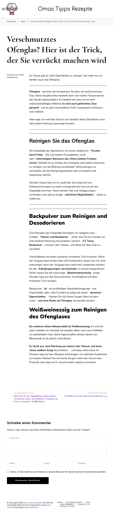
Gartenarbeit (67, 504)
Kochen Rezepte (74, 502)
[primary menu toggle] (3, 9)
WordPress (33, 507)
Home (60, 502)
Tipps (87, 502)
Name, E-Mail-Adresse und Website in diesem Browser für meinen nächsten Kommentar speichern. (58, 471)
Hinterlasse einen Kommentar (16, 76)
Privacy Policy (67, 506)
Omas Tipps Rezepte (65, 9)
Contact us (84, 504)
